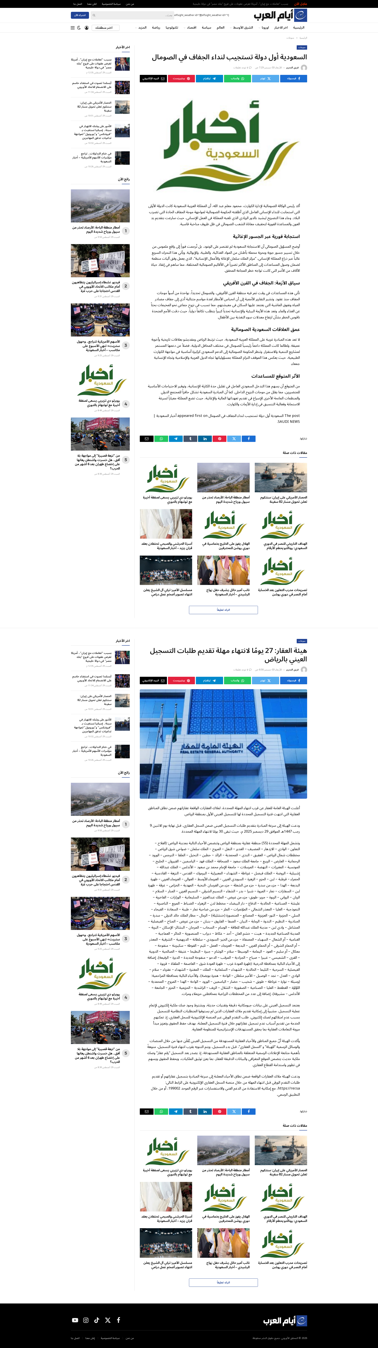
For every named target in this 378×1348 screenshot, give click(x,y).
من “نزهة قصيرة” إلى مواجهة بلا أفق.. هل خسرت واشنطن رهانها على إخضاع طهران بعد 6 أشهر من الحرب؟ (97, 462)
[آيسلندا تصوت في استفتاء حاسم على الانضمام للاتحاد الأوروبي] (122, 87)
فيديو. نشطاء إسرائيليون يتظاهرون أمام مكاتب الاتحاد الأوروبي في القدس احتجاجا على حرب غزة (96, 286)
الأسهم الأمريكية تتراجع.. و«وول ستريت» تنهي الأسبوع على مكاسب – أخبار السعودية (98, 346)
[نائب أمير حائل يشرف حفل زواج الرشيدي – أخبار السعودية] (223, 570)
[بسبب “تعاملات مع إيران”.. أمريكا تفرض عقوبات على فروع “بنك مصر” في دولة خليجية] (122, 64)
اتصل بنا (77, 4)
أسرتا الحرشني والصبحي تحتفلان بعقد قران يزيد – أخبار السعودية (166, 546)
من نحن (130, 4)
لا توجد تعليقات (240, 67)
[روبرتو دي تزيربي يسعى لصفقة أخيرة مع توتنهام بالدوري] (166, 477)
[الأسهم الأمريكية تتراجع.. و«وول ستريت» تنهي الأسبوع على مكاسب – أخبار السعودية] (100, 320)
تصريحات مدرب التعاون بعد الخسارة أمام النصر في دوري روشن (282, 592)
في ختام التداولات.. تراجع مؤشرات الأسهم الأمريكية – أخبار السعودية (91, 158)
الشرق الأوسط (243, 27)
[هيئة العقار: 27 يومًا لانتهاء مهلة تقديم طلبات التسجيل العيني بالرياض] (223, 744)
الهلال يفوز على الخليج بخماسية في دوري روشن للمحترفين (226, 546)
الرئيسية (298, 27)
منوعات (302, 47)
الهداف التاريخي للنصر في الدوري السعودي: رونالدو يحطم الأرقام (285, 546)
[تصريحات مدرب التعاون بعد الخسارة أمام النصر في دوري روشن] (281, 570)
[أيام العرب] (280, 15)
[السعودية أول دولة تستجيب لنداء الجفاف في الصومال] (223, 142)
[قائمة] (73, 28)
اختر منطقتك (104, 28)
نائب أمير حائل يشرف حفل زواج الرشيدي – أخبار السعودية (228, 592)
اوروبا (265, 27)
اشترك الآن (80, 15)
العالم (220, 27)
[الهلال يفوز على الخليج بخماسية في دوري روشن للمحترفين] (223, 524)
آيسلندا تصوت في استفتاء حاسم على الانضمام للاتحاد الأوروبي (91, 85)
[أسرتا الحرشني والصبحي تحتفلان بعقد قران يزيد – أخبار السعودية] (166, 524)
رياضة (156, 27)
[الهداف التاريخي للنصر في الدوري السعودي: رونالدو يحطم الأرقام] (281, 524)
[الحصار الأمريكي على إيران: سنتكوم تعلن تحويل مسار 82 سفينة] (281, 477)
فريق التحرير (292, 67)
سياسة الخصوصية (111, 4)
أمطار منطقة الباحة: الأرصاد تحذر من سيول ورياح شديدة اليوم (226, 500)
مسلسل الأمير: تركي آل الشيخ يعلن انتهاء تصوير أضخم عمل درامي (167, 592)
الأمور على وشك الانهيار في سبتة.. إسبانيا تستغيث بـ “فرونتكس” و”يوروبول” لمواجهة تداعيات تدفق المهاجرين (92, 132)
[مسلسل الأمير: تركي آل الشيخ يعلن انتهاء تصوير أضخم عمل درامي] (166, 570)
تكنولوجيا (172, 27)
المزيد (142, 27)
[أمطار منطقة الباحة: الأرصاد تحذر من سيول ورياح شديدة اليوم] (223, 477)
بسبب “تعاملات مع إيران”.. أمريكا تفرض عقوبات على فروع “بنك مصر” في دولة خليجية (240, 4)
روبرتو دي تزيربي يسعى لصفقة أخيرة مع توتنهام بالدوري (167, 500)
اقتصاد (191, 27)
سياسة (206, 27)
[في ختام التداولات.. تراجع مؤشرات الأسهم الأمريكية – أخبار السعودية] (122, 158)
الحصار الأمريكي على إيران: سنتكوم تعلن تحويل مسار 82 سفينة (283, 500)
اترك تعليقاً (223, 610)
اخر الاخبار (281, 27)
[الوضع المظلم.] (79, 28)
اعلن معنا (92, 4)
